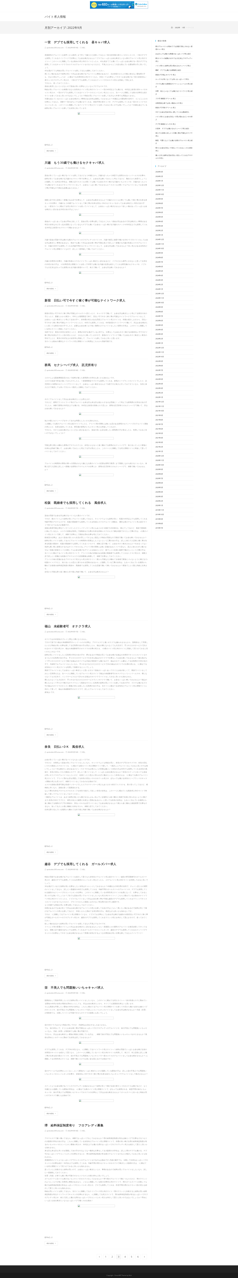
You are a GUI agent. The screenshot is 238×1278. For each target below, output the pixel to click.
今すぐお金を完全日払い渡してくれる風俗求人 (172, 112)
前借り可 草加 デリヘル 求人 (165, 107)
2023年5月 (159, 325)
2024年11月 (159, 244)
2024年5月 (159, 271)
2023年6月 (159, 320)
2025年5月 (159, 217)
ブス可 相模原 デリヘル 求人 (165, 98)
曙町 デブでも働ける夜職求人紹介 (168, 70)
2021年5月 (159, 433)
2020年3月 (159, 496)
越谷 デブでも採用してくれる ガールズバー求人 (80, 864)
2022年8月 (159, 366)
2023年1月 (159, 343)
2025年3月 (159, 226)
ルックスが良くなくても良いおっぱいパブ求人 (172, 79)
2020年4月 (159, 492)
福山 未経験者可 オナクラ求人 (68, 626)
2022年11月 (159, 352)
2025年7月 (159, 208)
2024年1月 (159, 289)
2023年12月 (159, 293)
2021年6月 (159, 429)
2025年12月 (159, 185)
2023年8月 (159, 311)
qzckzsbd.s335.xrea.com (55, 48)
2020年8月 (159, 474)
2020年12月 (159, 456)
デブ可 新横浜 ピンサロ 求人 (165, 124)
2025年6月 (159, 212)
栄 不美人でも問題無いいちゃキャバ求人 (74, 987)
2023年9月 (159, 307)
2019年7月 (159, 528)
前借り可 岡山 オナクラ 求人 (165, 75)
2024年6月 (159, 266)
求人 (83, 48)
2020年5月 (159, 487)
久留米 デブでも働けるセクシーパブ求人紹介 (172, 128)
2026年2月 (159, 176)
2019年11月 (159, 510)
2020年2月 (159, 501)
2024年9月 (159, 253)
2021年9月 (159, 415)
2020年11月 (159, 460)
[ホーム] (172, 27)
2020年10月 (159, 465)
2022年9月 (159, 361)
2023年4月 (159, 329)
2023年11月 (159, 298)
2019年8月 (159, 523)
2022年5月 (159, 379)
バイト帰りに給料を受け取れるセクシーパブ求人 (173, 66)
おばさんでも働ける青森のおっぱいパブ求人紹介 (173, 54)
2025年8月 (159, 203)
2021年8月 (159, 420)
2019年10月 (159, 514)
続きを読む (50, 151)
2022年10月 (159, 356)
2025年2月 (159, 230)
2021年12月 (159, 402)
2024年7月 (159, 262)
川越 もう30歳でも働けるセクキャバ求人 (74, 162)
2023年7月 (159, 316)
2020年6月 (159, 483)
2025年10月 (159, 194)
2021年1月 (159, 451)
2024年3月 (159, 280)
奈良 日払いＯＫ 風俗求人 (64, 746)
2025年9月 (159, 199)
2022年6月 (159, 375)
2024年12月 (159, 239)
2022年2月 (159, 393)
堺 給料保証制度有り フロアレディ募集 (74, 1125)
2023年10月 (159, 302)
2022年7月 (159, 370)
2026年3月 (159, 172)
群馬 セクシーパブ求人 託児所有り (71, 365)
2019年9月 (159, 519)
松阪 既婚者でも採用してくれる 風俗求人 (75, 503)
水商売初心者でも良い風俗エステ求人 (169, 103)
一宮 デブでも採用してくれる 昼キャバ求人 (77, 42)
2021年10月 (159, 411)
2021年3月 (159, 442)
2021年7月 (159, 424)
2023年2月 (159, 338)
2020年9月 (159, 469)
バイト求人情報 (55, 16)
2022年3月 (159, 388)
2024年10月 (159, 248)
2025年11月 (159, 190)
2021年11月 (159, 406)
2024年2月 (159, 284)
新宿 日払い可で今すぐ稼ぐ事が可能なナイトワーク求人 (85, 300)
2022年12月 (159, 348)
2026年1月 (159, 181)
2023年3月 (159, 334)
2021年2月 (159, 447)
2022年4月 (159, 384)
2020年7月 (159, 478)
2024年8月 (159, 257)
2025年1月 (159, 235)
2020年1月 (159, 505)
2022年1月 (159, 397)
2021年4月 (159, 438)
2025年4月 (159, 221)
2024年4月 (159, 275)
